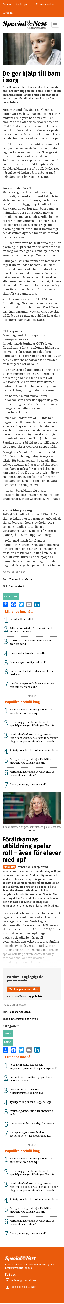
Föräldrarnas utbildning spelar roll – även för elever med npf (32, 849)
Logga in (8, 12)
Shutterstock (16, 586)
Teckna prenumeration (23, 989)
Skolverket (31, 1018)
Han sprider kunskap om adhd (28, 653)
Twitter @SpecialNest (23, 1280)
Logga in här (34, 996)
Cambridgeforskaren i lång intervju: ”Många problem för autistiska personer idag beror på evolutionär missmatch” (34, 738)
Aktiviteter (11, 596)
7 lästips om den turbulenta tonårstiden (34, 750)
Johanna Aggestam (20, 1011)
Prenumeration (45, 4)
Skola (7, 1033)
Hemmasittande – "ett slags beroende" (32, 1123)
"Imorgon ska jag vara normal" (28, 784)
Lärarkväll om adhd (21, 619)
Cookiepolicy (23, 4)
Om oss (7, 4)
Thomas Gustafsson (20, 579)
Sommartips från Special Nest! (28, 662)
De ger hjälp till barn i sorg (32, 77)
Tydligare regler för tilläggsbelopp (30, 1102)
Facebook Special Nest (24, 1286)
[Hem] (25, 24)
